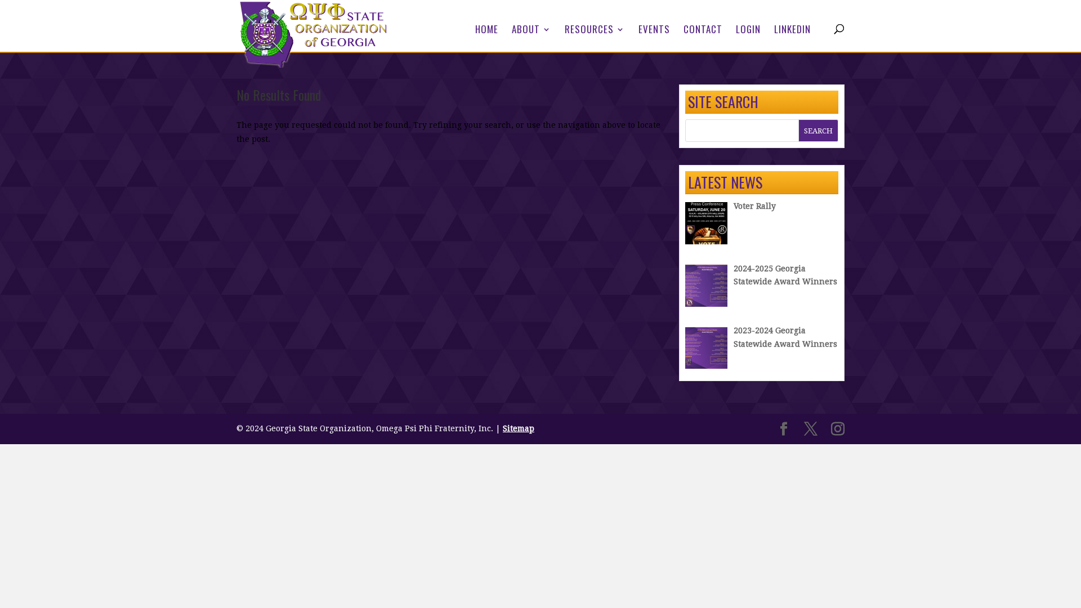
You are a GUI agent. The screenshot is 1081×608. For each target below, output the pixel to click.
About (526, 30)
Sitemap (518, 428)
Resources (589, 30)
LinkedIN (792, 30)
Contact (703, 30)
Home (486, 30)
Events (654, 30)
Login (748, 30)
